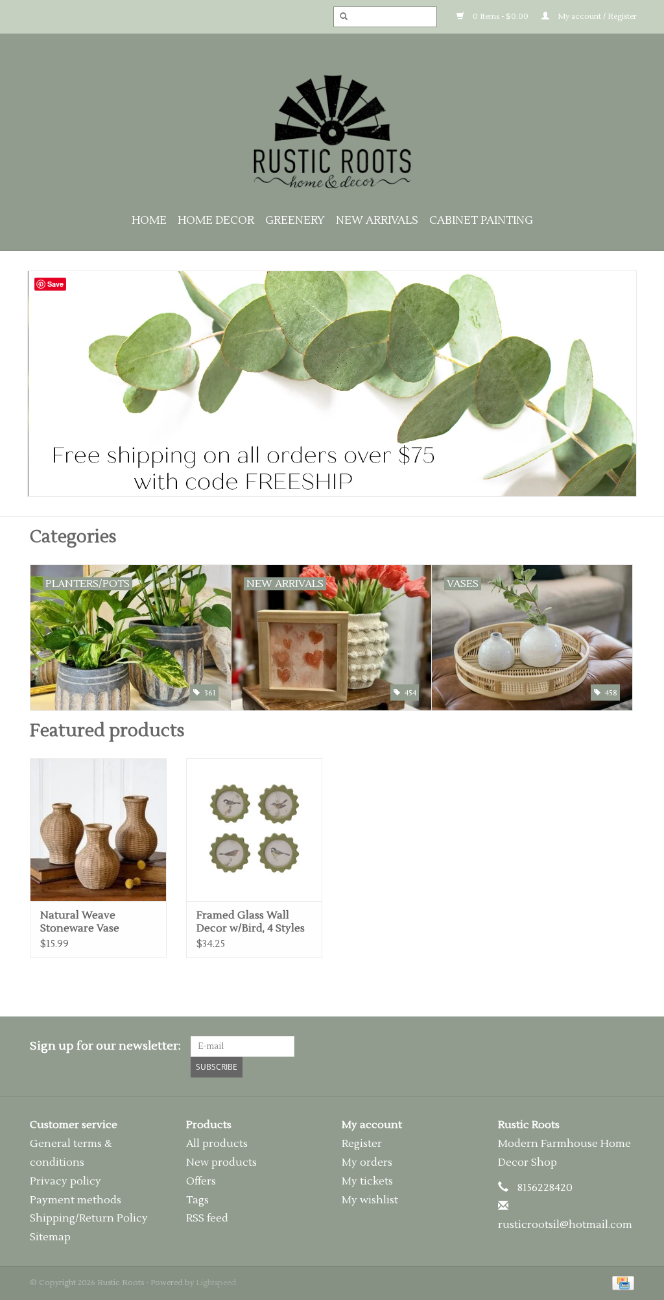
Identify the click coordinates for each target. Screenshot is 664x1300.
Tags (197, 1200)
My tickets (367, 1181)
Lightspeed (216, 1283)
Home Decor (216, 220)
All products (217, 1143)
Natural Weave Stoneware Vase (79, 922)
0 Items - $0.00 (499, 16)
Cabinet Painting (481, 220)
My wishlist (370, 1200)
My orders (367, 1162)
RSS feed (207, 1218)
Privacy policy (65, 1181)
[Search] (339, 16)
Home (149, 220)
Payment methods (75, 1200)
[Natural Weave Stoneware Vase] (98, 830)
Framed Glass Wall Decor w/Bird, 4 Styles (250, 922)
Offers (201, 1181)
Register (362, 1143)
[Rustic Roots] (332, 131)
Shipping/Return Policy (89, 1218)
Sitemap (50, 1237)
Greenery (295, 220)
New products (221, 1162)
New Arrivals (377, 220)
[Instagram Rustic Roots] (623, 1046)
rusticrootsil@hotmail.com (565, 1224)
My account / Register (596, 16)
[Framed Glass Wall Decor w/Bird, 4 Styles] (254, 830)
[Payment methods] (621, 1283)
